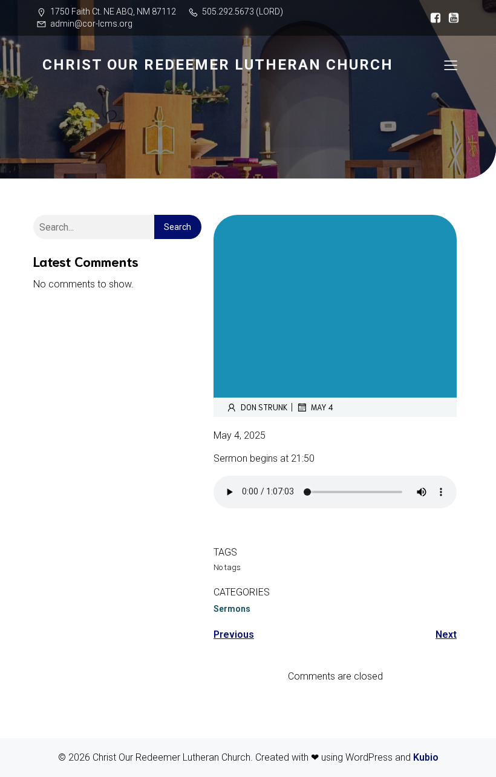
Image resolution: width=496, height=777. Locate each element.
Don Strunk (264, 407)
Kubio (426, 757)
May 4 (322, 407)
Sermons (232, 609)
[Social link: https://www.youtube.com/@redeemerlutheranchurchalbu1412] (451, 18)
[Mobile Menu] (451, 65)
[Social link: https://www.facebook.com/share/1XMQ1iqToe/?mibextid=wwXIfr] (432, 18)
